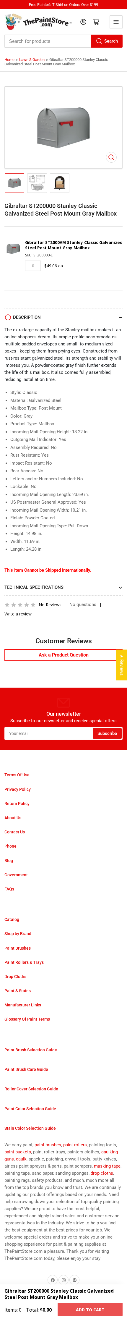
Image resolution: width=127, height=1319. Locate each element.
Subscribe (107, 733)
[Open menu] (116, 21)
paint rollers (75, 1144)
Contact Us (14, 832)
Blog (8, 860)
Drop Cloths (15, 976)
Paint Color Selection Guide (30, 1108)
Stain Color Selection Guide (30, 1128)
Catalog (11, 919)
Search (111, 41)
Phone (10, 846)
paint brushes (48, 1144)
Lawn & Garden (32, 59)
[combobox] (63, 41)
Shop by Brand (17, 933)
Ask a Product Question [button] (64, 655)
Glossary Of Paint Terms (27, 1019)
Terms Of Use (17, 774)
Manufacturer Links (22, 1005)
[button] (20, 604)
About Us (12, 817)
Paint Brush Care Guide (26, 1069)
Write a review (18, 614)
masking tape (107, 1166)
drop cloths (102, 1173)
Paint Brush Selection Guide (30, 1050)
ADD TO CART (90, 1309)
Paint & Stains (17, 990)
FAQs (9, 889)
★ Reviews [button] (121, 665)
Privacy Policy (17, 789)
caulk (21, 1159)
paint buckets (17, 1152)
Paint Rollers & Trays (24, 962)
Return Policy (17, 803)
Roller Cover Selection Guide (31, 1089)
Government (16, 874)
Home (9, 59)
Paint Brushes (17, 948)
